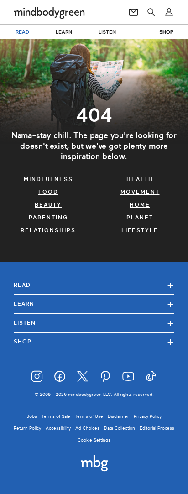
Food (48, 192)
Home (140, 205)
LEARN (64, 32)
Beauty (48, 205)
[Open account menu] (169, 12)
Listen (94, 323)
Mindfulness (48, 179)
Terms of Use (89, 416)
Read (94, 285)
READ (22, 32)
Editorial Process (157, 428)
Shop (94, 341)
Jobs (32, 416)
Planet (139, 217)
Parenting (48, 217)
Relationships (48, 230)
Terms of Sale (56, 416)
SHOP (166, 32)
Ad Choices (87, 428)
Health (139, 179)
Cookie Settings (94, 439)
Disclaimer (118, 416)
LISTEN (107, 32)
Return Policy (27, 428)
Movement (140, 192)
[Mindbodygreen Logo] (49, 12)
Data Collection (119, 428)
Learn (94, 303)
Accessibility (58, 428)
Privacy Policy (148, 416)
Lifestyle (139, 230)
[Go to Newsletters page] (133, 12)
